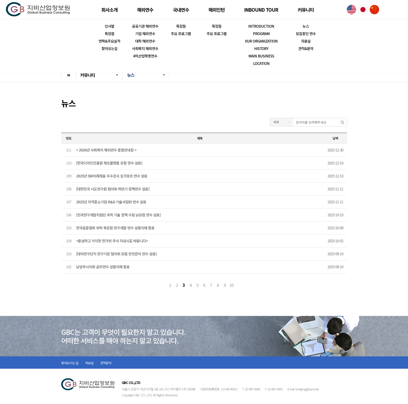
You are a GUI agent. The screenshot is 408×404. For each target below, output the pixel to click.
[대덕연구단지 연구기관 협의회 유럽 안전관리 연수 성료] (116, 253)
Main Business (261, 56)
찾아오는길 (110, 48)
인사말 (109, 26)
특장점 (109, 33)
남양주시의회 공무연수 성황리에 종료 (103, 266)
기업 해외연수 (145, 33)
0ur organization (261, 41)
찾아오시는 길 (69, 362)
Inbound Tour (261, 9)
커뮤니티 (306, 9)
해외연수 (145, 9)
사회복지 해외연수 (145, 48)
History (261, 48)
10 (231, 285)
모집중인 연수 (306, 33)
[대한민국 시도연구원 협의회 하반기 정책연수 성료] (112, 188)
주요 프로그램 (181, 33)
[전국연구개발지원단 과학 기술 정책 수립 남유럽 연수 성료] (118, 214)
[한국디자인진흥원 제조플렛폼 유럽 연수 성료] (109, 163)
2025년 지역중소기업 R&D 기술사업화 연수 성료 (111, 201)
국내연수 (181, 9)
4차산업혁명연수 (145, 56)
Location (261, 63)
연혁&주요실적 (109, 41)
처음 (163, 285)
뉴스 (306, 26)
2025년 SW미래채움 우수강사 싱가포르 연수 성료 (111, 175)
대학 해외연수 (145, 41)
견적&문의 (305, 48)
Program (261, 33)
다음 (238, 285)
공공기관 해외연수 (145, 26)
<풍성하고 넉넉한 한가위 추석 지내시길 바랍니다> (112, 240)
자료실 (306, 41)
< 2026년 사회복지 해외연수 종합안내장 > (106, 150)
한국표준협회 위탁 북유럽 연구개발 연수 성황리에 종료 (115, 227)
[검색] (342, 122)
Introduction (261, 26)
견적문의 (105, 362)
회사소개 (109, 9)
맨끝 (245, 285)
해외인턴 (216, 9)
